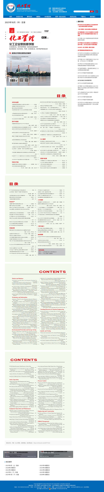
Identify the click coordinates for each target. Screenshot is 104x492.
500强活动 (48, 16)
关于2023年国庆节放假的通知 (85, 99)
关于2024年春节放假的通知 (85, 96)
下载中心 (83, 16)
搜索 (92, 11)
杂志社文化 (73, 16)
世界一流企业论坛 (60, 16)
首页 (10, 16)
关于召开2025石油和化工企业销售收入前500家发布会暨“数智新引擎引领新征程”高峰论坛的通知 (88, 54)
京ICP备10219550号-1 (43, 488)
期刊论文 (29, 16)
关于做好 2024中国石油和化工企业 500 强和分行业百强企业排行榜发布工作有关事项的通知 (88, 87)
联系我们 (92, 16)
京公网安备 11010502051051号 (59, 488)
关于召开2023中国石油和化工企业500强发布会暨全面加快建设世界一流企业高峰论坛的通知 (88, 104)
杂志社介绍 (19, 16)
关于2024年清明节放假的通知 (85, 83)
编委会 (38, 16)
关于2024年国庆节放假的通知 (85, 73)
